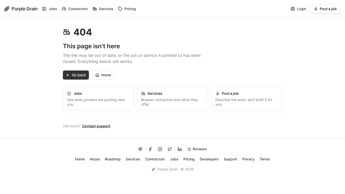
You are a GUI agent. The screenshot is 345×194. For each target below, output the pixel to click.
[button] (76, 75)
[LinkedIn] (180, 149)
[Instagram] (160, 149)
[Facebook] (150, 149)
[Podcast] (140, 149)
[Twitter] (170, 149)
